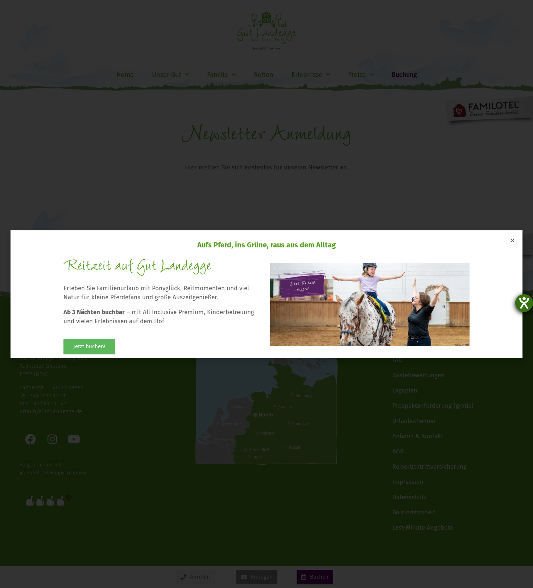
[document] (266, 294)
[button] (512, 240)
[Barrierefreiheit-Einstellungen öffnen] (524, 303)
